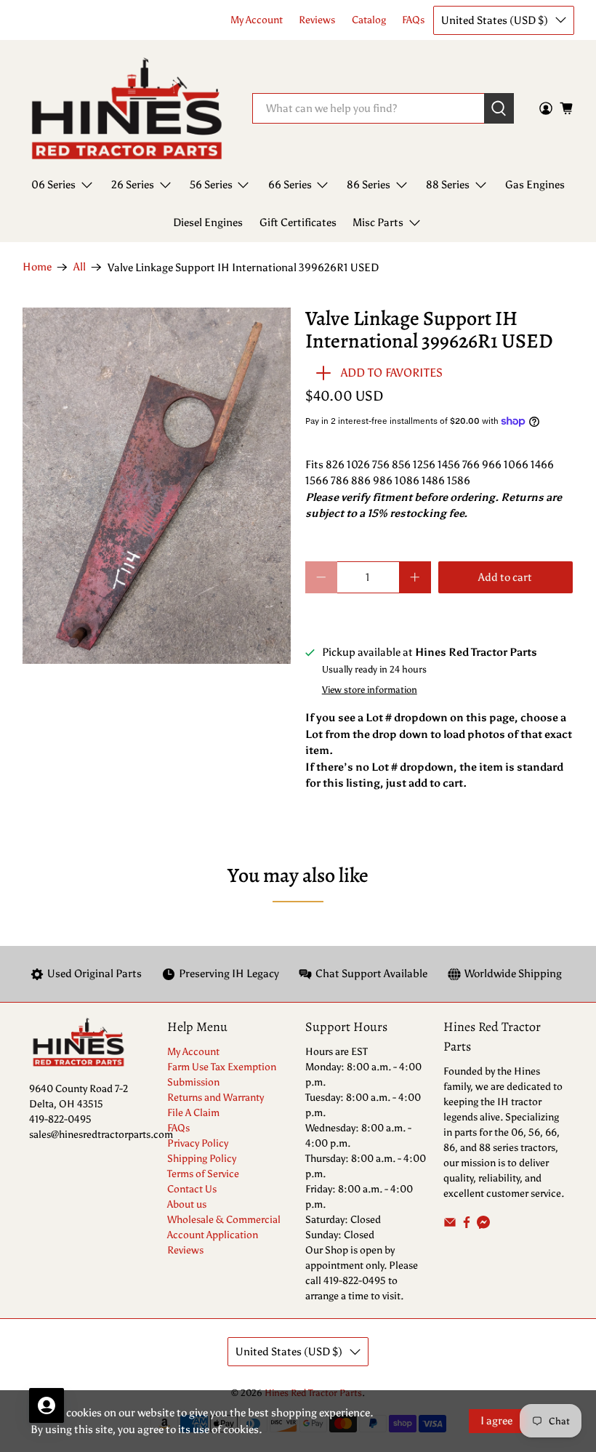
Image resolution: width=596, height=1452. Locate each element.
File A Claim (193, 1113)
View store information (369, 689)
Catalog (369, 20)
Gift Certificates (298, 222)
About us (186, 1204)
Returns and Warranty (215, 1097)
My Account (256, 20)
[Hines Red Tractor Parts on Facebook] (466, 1225)
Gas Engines (535, 184)
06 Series (53, 184)
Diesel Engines (208, 222)
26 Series (132, 184)
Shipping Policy (201, 1158)
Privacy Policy (197, 1143)
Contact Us (192, 1189)
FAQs (413, 20)
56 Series (211, 184)
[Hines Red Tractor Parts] (126, 109)
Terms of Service (203, 1174)
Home (37, 267)
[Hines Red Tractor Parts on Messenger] (483, 1225)
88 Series (448, 184)
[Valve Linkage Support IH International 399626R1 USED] (157, 486)
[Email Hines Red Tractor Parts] (449, 1225)
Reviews (317, 20)
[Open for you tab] (46, 1405)
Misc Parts (378, 222)
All (79, 267)
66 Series (290, 184)
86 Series (368, 184)
